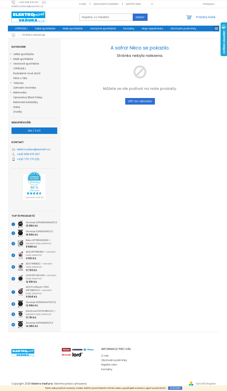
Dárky (16, 107)
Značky (17, 111)
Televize (18, 83)
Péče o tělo (20, 78)
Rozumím (175, 388)
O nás (82, 4)
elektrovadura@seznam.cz (33, 149)
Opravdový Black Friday (27, 97)
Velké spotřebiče (23, 54)
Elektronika (20, 92)
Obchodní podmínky (106, 4)
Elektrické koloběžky (25, 102)
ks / (34, 130)
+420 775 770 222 (28, 159)
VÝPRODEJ (19, 68)
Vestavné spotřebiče (26, 63)
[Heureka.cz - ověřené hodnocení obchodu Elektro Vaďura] (34, 186)
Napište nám (133, 4)
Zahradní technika (24, 87)
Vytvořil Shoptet (206, 383)
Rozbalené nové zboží (26, 73)
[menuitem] (21, 28)
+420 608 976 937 (28, 154)
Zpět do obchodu (140, 101)
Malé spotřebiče (23, 59)
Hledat (140, 17)
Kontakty (106, 369)
